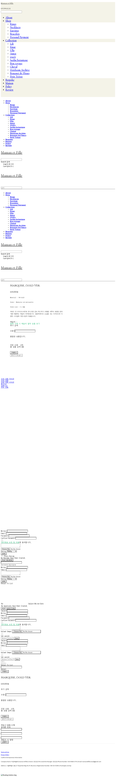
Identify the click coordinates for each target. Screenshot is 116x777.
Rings (13, 24)
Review (9, 89)
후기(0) (4, 384)
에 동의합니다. (16, 542)
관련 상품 (4, 387)
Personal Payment (19, 37)
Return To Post (7, 659)
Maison (9, 83)
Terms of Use (5, 752)
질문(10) (4, 386)
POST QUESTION (8, 608)
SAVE (4, 554)
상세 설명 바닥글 (7, 382)
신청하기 (5, 742)
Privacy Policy (5, 755)
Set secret (5, 636)
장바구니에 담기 (7, 719)
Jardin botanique (19, 60)
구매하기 (5, 671)
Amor (13, 53)
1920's (13, 56)
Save (16, 638)
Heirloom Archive (20, 70)
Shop (8, 20)
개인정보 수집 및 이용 (10, 542)
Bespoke (9, 79)
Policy (8, 86)
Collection (11, 40)
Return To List (7, 638)
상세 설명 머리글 (7, 379)
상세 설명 (4, 381)
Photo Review (9, 556)
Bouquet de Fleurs (19, 73)
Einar (13, 47)
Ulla (12, 50)
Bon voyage (16, 63)
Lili (12, 43)
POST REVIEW (7, 560)
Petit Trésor (16, 76)
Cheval (13, 66)
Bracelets (15, 34)
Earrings (14, 30)
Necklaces (15, 27)
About (8, 17)
